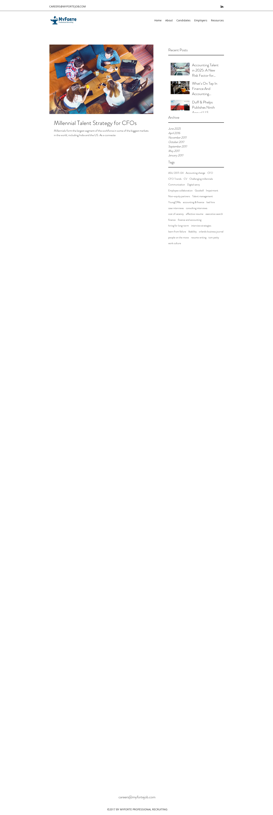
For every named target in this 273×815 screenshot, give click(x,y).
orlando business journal (211, 231)
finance (172, 220)
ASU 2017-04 (175, 173)
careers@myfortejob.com (136, 797)
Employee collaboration (180, 190)
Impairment (212, 190)
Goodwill (199, 190)
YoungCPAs (174, 202)
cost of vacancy (176, 214)
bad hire (211, 202)
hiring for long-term (178, 225)
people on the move (178, 237)
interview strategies (201, 225)
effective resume (194, 214)
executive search (214, 214)
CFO (210, 173)
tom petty (214, 237)
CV (185, 179)
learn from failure (177, 231)
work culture (174, 243)
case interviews (176, 208)
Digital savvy (193, 184)
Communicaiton (176, 184)
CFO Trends (174, 179)
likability (192, 231)
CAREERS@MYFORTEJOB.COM (67, 6)
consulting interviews (196, 208)
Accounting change (195, 173)
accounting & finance (193, 202)
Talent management (202, 196)
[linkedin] (222, 6)
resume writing (198, 237)
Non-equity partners (179, 196)
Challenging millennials (201, 179)
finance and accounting (189, 220)
